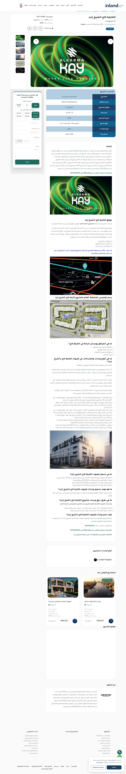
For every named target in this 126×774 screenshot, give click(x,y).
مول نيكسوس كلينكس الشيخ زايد (97, 601)
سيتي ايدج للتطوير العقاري (31, 746)
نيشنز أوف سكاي (33, 743)
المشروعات (104, 11)
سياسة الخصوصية (23, 766)
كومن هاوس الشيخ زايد (57, 601)
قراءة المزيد (67, 707)
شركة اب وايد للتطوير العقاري (68, 580)
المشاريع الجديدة (46, 769)
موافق (114, 767)
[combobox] (19, 141)
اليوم (35, 105)
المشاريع (73, 5)
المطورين (51, 5)
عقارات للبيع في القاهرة (104, 751)
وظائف (26, 5)
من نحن (40, 5)
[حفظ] (35, 28)
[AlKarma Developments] (106, 695)
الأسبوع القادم (19, 105)
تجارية (57, 5)
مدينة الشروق (106, 753)
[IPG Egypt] (114, 5)
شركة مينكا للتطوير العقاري (30, 741)
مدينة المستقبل (106, 748)
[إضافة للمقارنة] (29, 28)
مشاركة (48, 28)
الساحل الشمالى (105, 738)
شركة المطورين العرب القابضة (30, 751)
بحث (67, 766)
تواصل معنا (33, 5)
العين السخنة (106, 746)
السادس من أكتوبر (105, 743)
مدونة (45, 5)
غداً (27, 105)
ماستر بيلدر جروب (33, 753)
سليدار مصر (34, 748)
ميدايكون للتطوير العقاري (31, 736)
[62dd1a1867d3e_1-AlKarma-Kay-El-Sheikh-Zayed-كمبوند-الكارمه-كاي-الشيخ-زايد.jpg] (20, 38)
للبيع (67, 5)
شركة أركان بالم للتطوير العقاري (103, 580)
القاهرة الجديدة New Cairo (103, 736)
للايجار (62, 5)
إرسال (27, 162)
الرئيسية (80, 5)
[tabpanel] (63, 601)
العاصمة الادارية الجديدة (104, 741)
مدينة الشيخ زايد (57, 224)
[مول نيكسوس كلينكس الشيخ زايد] (111, 619)
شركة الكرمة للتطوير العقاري (78, 151)
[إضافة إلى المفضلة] (40, 28)
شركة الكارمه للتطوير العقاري (85, 370)
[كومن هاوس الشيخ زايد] (75, 621)
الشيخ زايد (95, 11)
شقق (104, 560)
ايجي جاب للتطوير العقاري (31, 738)
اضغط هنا (99, 762)
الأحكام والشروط (37, 766)
